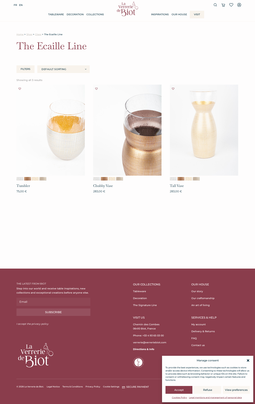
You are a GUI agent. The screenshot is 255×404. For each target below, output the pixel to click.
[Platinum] (42, 178)
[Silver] (19, 178)
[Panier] (223, 5)
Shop (29, 34)
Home (20, 34)
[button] (248, 360)
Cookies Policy (179, 397)
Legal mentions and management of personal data (215, 397)
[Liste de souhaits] (231, 5)
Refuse (207, 390)
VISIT (197, 14)
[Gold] (35, 178)
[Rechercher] (215, 5)
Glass (38, 34)
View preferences (236, 390)
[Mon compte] (239, 5)
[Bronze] (27, 178)
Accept (179, 390)
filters (25, 69)
